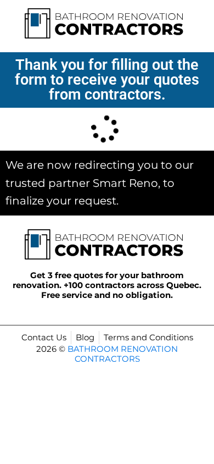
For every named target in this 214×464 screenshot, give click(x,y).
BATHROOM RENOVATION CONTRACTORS (122, 354)
